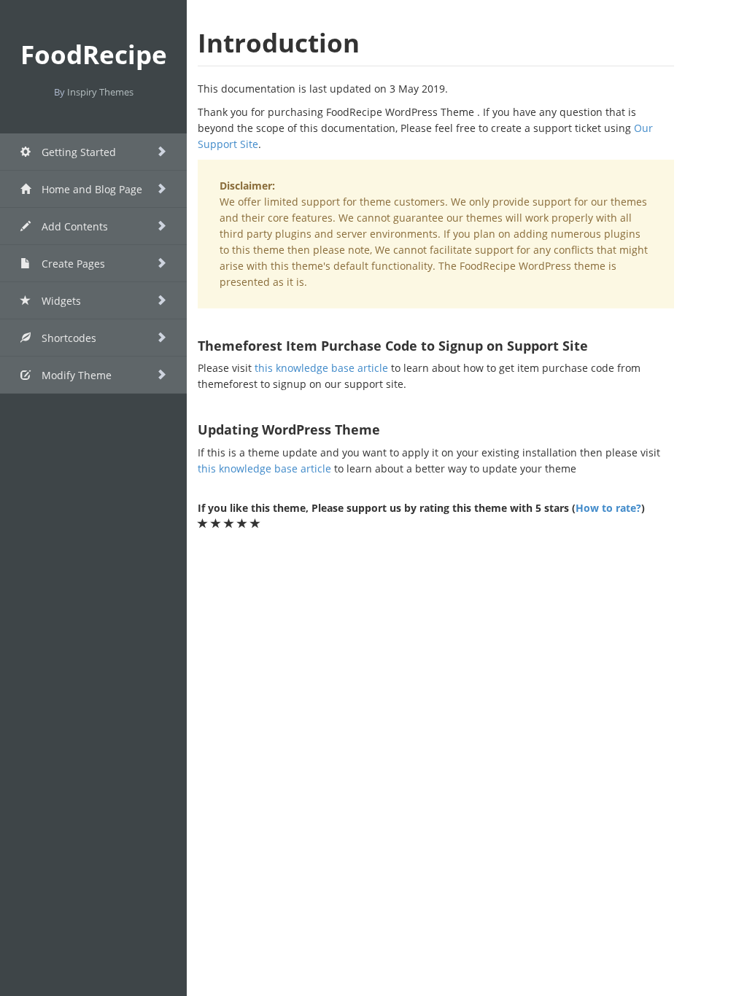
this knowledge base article (321, 368)
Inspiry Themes (100, 91)
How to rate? (608, 508)
